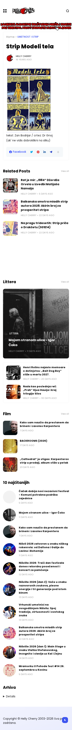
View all (65, 171)
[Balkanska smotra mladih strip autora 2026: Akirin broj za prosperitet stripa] (10, 207)
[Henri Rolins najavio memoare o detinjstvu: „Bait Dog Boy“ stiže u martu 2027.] (13, 373)
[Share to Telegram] (51, 152)
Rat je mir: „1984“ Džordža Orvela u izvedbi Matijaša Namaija (40, 184)
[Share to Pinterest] (38, 152)
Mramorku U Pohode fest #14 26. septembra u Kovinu (41, 667)
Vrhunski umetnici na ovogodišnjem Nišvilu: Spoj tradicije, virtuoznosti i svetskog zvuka (41, 610)
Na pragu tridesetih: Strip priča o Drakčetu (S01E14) (44, 225)
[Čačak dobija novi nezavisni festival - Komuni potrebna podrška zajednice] (9, 497)
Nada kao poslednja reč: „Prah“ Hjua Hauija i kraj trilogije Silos (40, 390)
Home (10, 37)
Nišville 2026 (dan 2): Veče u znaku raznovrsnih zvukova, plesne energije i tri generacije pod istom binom (43, 587)
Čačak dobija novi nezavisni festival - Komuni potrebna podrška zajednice (44, 494)
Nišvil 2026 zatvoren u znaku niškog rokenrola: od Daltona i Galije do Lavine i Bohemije (43, 547)
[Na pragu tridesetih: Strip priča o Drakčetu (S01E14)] (10, 228)
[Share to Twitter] (31, 152)
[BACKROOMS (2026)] (10, 446)
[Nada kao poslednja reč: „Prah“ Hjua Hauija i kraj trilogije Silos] (13, 392)
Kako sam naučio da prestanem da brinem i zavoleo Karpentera (44, 424)
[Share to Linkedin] (44, 152)
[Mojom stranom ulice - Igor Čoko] (36, 323)
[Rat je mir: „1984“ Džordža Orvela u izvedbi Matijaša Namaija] (10, 185)
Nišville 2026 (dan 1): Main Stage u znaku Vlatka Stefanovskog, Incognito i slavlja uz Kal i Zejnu (42, 650)
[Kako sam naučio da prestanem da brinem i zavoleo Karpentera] (10, 428)
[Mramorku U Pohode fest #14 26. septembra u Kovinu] (9, 670)
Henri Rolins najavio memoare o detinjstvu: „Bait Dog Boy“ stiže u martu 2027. (44, 371)
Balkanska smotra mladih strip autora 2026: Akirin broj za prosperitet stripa (44, 206)
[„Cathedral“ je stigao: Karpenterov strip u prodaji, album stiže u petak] (10, 464)
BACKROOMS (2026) (33, 440)
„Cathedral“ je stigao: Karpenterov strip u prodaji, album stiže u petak (44, 460)
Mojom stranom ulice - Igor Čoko (32, 342)
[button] (58, 152)
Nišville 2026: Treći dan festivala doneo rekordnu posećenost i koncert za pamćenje (41, 566)
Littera (13, 333)
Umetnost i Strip (28, 36)
